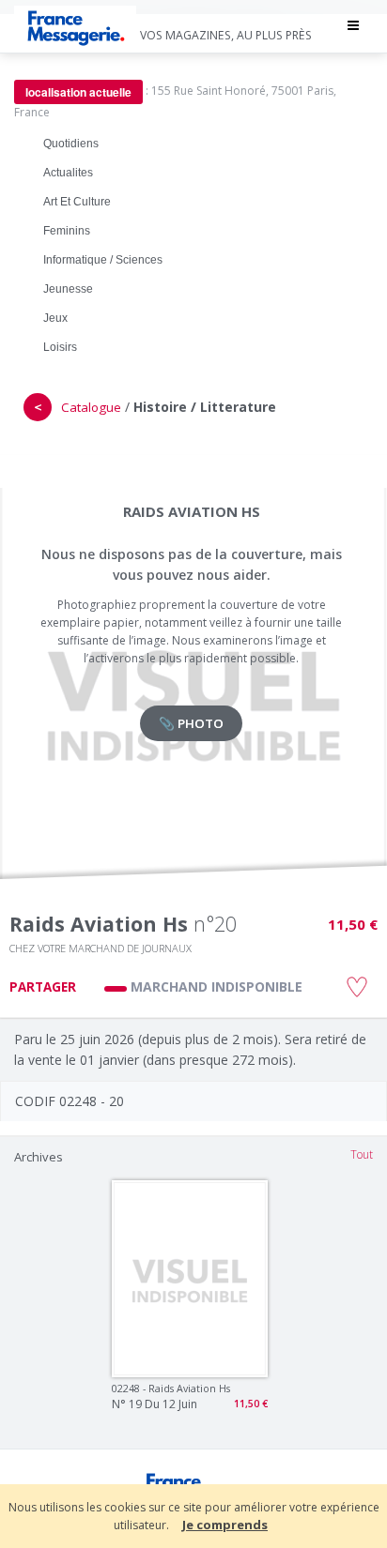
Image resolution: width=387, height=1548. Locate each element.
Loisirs (60, 347)
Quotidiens (71, 143)
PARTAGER (42, 987)
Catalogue (91, 407)
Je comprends (225, 1524)
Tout (361, 1154)
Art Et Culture (77, 201)
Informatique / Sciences (103, 259)
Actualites (68, 172)
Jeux (55, 318)
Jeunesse (68, 289)
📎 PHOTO (191, 723)
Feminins (66, 230)
